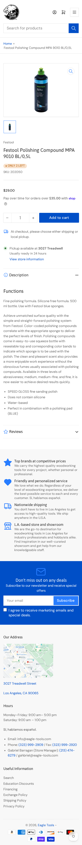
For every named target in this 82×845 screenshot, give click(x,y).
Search (8, 778)
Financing (10, 789)
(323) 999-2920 (64, 745)
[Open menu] (74, 12)
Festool (8, 142)
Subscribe (66, 600)
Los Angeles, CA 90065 (20, 693)
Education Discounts (18, 784)
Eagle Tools (46, 825)
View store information (27, 259)
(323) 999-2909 (31, 745)
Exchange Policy (15, 795)
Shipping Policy (14, 800)
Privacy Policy (13, 806)
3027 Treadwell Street (19, 683)
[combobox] (41, 28)
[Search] (73, 28)
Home (7, 43)
